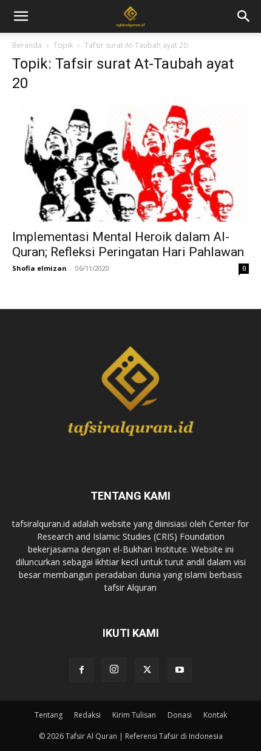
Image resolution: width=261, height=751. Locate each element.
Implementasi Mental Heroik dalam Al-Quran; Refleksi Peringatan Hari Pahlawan (128, 244)
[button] (244, 16)
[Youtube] (180, 670)
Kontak (215, 715)
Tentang (49, 715)
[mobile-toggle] (20, 16)
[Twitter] (147, 670)
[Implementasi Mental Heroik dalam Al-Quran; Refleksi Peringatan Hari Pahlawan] (130, 163)
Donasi (180, 715)
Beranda (27, 45)
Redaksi (87, 715)
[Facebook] (81, 670)
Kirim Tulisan (134, 715)
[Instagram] (114, 670)
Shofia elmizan (39, 268)
